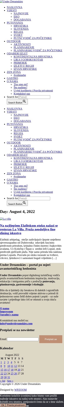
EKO (16, 16)
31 (8, 377)
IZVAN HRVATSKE (25, 68)
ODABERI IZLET (17, 53)
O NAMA (12, 81)
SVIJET (18, 35)
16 (5, 369)
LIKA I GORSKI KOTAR (28, 59)
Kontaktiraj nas (22, 93)
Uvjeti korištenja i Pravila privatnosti (33, 90)
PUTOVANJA (15, 22)
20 (19, 369)
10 (8, 366)
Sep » (10, 380)
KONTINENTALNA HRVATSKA (33, 56)
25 (12, 373)
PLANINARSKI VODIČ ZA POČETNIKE (38, 50)
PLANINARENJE (24, 47)
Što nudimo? (20, 87)
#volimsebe (20, 75)
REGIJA (18, 31)
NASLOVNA (14, 7)
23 (5, 373)
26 (15, 373)
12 (15, 366)
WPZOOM (20, 389)
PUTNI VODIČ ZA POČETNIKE (33, 38)
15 (2, 369)
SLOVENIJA (21, 28)
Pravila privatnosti (16, 405)
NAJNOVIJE (21, 13)
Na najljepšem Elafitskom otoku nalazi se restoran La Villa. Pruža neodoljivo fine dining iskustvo (29, 229)
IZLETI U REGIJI (24, 65)
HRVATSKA (21, 25)
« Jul (2, 380)
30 (5, 377)
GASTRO (12, 78)
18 (12, 369)
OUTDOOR (14, 41)
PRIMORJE (20, 62)
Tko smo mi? (21, 84)
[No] (27, 405)
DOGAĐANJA (22, 19)
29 (2, 377)
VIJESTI (12, 10)
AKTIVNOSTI (22, 44)
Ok (2, 405)
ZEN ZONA (14, 72)
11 (12, 366)
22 (2, 373)
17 (8, 369)
